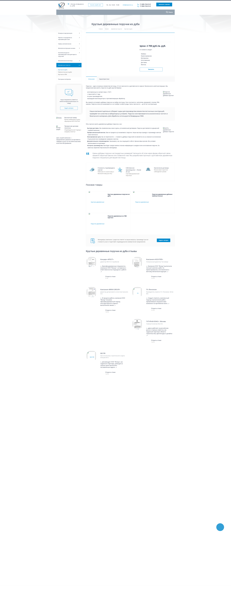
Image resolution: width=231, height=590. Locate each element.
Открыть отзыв (110, 276)
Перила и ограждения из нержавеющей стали (65, 38)
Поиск (170, 12)
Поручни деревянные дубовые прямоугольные (162, 195)
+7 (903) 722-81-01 (145, 6)
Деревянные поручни (64, 65)
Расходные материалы (64, 79)
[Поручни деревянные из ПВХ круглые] (97, 224)
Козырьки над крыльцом (65, 33)
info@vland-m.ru (128, 5)
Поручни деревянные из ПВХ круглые (117, 216)
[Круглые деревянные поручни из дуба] (97, 202)
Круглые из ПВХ (62, 74)
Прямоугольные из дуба (65, 72)
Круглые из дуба (62, 70)
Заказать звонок (164, 4)
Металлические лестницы (65, 60)
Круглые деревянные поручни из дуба (119, 195)
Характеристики (104, 79)
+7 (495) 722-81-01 (145, 4)
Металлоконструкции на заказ (66, 48)
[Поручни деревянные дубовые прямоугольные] (141, 202)
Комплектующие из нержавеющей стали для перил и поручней (67, 54)
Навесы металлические (64, 44)
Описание (91, 79)
